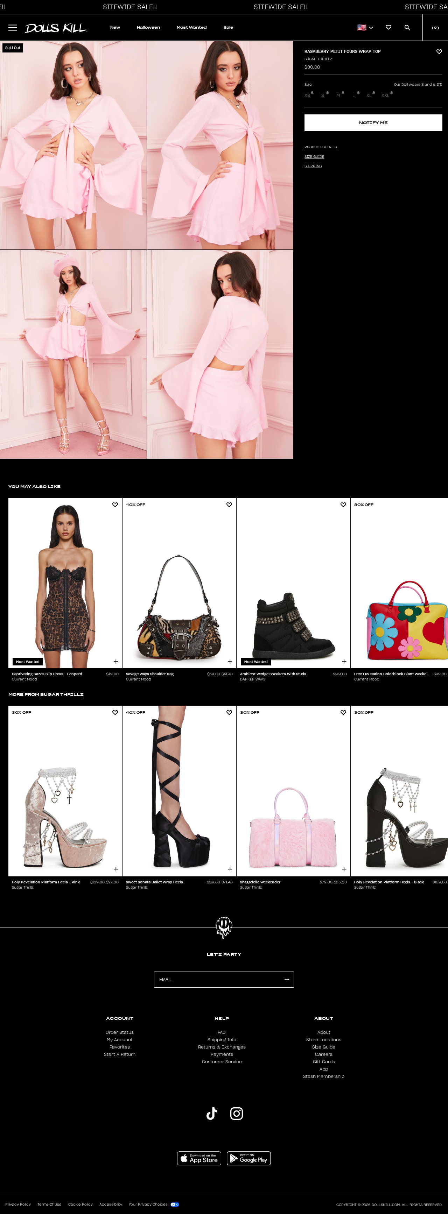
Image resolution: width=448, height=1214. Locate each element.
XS (307, 95)
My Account (120, 1040)
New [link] (115, 27)
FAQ (222, 1032)
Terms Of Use (49, 1204)
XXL (386, 95)
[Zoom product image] (73, 145)
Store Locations (323, 1040)
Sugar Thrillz (318, 59)
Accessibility (110, 1204)
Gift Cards (324, 1062)
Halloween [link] (148, 27)
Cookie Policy (80, 1204)
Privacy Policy (18, 1204)
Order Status (120, 1032)
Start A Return (119, 1054)
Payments (222, 1054)
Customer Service (222, 1062)
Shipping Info (222, 1040)
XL (369, 95)
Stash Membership (323, 1076)
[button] (128, 6)
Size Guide (323, 1047)
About (323, 1032)
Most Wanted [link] (192, 27)
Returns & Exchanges (222, 1047)
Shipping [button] (313, 166)
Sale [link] (228, 27)
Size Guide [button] (314, 156)
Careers (323, 1054)
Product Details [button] (320, 147)
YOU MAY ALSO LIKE (34, 486)
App (324, 1069)
